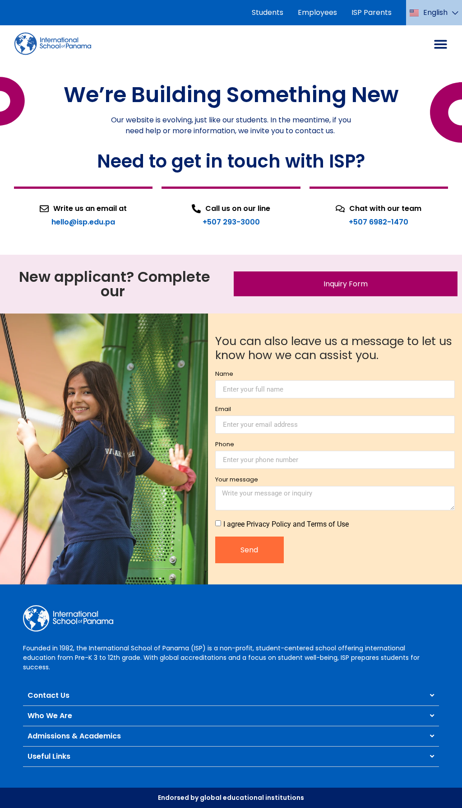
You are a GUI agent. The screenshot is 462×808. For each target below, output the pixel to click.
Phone (224, 444)
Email (223, 409)
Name (224, 374)
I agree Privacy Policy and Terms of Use (286, 524)
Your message (236, 480)
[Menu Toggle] (441, 44)
